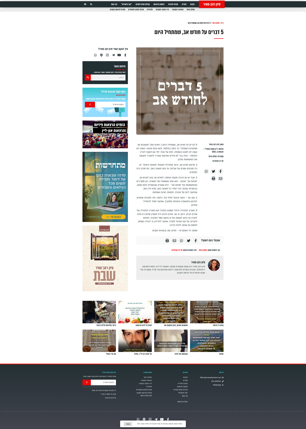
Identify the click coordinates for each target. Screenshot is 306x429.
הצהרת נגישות (182, 402)
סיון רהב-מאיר (211, 4)
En (85, 4)
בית (222, 23)
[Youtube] (119, 54)
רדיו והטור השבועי (162, 9)
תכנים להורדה (173, 4)
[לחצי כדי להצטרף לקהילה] (105, 187)
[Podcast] (101, 54)
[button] (91, 4)
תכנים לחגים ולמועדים (136, 9)
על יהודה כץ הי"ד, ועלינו (143, 354)
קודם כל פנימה (218, 325)
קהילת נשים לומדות (143, 4)
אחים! (221, 354)
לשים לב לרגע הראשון (144, 325)
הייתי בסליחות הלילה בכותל (106, 325)
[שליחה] (90, 104)
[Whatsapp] (95, 54)
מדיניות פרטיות (110, 398)
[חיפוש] (88, 78)
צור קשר (114, 4)
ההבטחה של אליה (181, 354)
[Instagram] (107, 54)
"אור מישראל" (126, 4)
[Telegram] (113, 54)
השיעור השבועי (177, 9)
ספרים (184, 4)
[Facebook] (125, 54)
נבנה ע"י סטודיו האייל (108, 394)
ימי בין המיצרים (218, 161)
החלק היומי (190, 9)
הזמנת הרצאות (158, 4)
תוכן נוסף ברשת (146, 395)
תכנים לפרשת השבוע (117, 9)
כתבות (192, 4)
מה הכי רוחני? (111, 354)
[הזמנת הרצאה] (105, 134)
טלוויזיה (150, 9)
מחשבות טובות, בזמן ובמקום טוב (176, 325)
